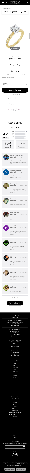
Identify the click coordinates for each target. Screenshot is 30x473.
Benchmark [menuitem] (15, 427)
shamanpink (13, 184)
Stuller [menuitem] (15, 421)
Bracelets (15, 365)
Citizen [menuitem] (15, 433)
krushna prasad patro (16, 155)
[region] (15, 36)
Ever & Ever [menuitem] (15, 423)
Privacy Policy (15, 398)
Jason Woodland (15, 271)
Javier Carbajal (14, 212)
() (26, 131)
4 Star (13, 133)
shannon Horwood (15, 199)
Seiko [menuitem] (15, 437)
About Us (15, 377)
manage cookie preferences (14, 465)
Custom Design (15, 384)
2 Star (13, 136)
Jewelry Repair (15, 382)
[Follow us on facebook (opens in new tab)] (13, 454)
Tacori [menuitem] (15, 416)
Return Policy (15, 396)
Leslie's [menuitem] (15, 406)
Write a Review (15, 303)
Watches (15, 369)
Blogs (15, 380)
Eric (11, 256)
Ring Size (4, 83)
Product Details (15, 123)
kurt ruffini (13, 226)
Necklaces (15, 367)
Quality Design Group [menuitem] (15, 412)
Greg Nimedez (14, 286)
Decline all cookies (9, 469)
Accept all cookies (20, 469)
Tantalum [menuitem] (15, 419)
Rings (15, 363)
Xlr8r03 (12, 241)
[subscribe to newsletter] (24, 447)
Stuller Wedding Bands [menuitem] (15, 414)
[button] (6, 2)
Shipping (8, 98)
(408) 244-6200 (15, 59)
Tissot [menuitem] (15, 431)
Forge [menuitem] (15, 429)
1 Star (13, 138)
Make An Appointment (15, 388)
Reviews (15, 127)
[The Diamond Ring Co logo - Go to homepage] (15, 2)
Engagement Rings (7, 8)
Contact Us (15, 392)
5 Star (13, 131)
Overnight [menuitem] (15, 410)
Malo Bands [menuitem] (15, 408)
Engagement (15, 371)
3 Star (13, 134)
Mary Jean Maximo (15, 170)
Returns (22, 98)
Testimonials (15, 390)
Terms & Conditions (15, 394)
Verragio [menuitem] (15, 425)
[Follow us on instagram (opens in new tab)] (16, 454)
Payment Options (15, 386)
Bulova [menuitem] (15, 435)
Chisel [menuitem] (15, 404)
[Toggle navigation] (3, 2)
